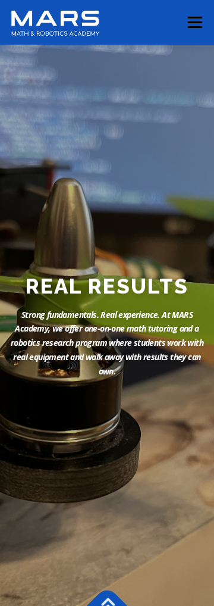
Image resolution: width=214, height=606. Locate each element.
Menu (194, 22)
